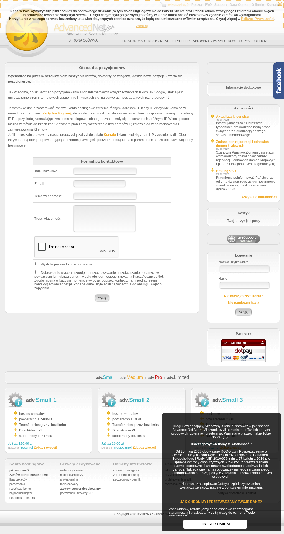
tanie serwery (69, 484)
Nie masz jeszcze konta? (243, 296)
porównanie (17, 484)
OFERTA (260, 41)
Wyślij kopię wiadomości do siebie (66, 264)
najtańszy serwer (71, 470)
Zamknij (142, 26)
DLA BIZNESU (158, 41)
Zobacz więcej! (45, 447)
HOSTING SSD (133, 41)
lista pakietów (18, 479)
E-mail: (39, 184)
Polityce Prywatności (257, 19)
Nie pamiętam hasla (243, 303)
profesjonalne (69, 479)
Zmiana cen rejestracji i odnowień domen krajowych (242, 144)
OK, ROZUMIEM (215, 524)
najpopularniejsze (21, 493)
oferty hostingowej (56, 113)
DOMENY (235, 41)
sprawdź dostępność (127, 470)
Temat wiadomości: (48, 196)
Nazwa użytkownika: (234, 262)
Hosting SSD (226, 171)
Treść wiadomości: (48, 219)
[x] (280, 4)
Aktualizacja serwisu (232, 117)
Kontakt (110, 135)
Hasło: (223, 278)
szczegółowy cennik (127, 479)
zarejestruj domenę (126, 474)
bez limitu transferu (22, 497)
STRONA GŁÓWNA (83, 40)
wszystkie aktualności (259, 197)
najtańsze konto (20, 488)
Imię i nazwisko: (46, 171)
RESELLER (181, 41)
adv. (105, 377)
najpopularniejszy (71, 474)
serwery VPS (85, 493)
